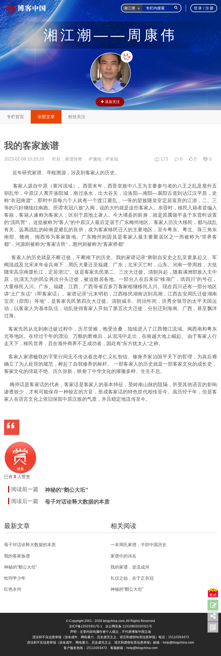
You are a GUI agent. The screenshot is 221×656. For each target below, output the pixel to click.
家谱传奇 (73, 159)
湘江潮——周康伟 (110, 35)
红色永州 (12, 589)
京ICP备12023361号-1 (85, 626)
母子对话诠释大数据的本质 (77, 502)
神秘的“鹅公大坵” (66, 490)
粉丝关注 (76, 116)
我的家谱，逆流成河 (129, 567)
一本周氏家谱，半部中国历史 (138, 544)
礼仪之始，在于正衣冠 (132, 578)
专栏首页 (15, 116)
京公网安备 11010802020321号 (128, 626)
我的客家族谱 (17, 556)
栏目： (67, 159)
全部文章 (46, 116)
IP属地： (103, 159)
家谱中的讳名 (123, 556)
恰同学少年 (15, 578)
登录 (198, 8)
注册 (209, 8)
